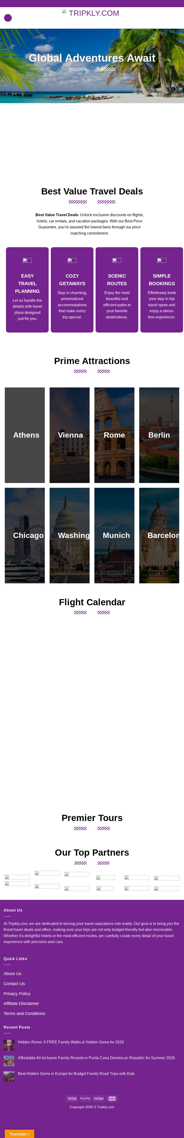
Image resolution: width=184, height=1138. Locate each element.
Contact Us (14, 983)
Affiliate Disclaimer (21, 1003)
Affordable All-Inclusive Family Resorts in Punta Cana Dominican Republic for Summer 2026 (96, 1058)
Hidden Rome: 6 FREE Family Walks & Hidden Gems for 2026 (71, 1042)
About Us (12, 973)
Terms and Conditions (24, 1013)
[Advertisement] (92, 143)
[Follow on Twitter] (96, 3)
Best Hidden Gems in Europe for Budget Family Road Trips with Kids (76, 1074)
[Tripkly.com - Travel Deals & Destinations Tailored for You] (92, 18)
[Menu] (8, 18)
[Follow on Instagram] (92, 3)
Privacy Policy (17, 993)
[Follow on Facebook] (87, 3)
